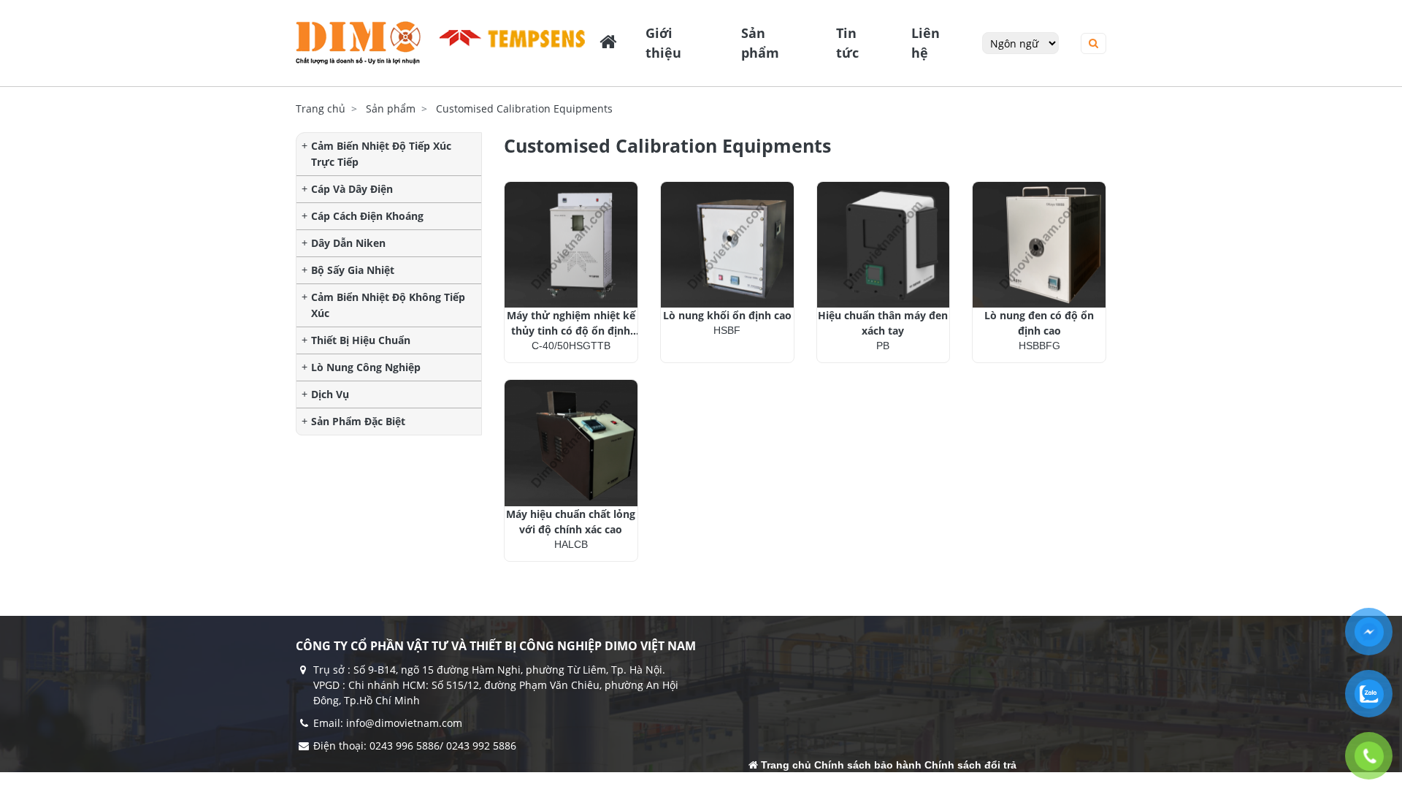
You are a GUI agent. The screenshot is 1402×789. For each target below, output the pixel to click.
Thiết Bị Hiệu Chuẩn (360, 340)
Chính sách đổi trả (970, 765)
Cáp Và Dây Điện (352, 189)
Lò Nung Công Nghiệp (366, 367)
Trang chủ (320, 108)
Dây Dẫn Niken (348, 243)
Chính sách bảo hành (868, 765)
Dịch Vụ (330, 394)
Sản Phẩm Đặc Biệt (358, 421)
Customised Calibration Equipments (524, 108)
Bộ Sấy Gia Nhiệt (352, 270)
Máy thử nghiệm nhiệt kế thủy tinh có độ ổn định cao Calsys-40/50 (571, 323)
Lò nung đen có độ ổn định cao (1039, 323)
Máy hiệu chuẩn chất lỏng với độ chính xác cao (570, 521)
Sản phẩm (390, 108)
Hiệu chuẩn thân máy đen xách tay (883, 323)
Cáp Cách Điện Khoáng (367, 216)
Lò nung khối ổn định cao (727, 315)
